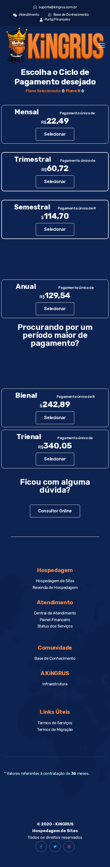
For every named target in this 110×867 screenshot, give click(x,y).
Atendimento (28, 15)
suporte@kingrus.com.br (58, 7)
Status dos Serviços (55, 626)
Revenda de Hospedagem (55, 587)
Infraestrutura (54, 684)
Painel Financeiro (55, 619)
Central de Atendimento (55, 613)
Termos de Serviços (55, 722)
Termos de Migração (55, 729)
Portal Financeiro (57, 19)
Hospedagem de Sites (55, 580)
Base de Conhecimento (71, 15)
